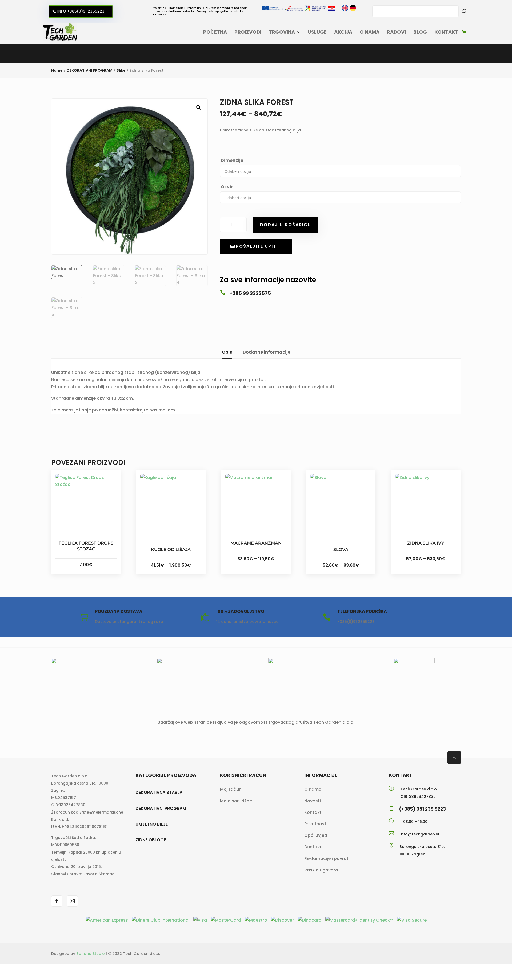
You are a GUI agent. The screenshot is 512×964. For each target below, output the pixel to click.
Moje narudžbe (236, 801)
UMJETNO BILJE (151, 824)
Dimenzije (232, 160)
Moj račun (231, 789)
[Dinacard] (310, 920)
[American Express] (107, 920)
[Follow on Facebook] (56, 901)
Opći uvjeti (315, 835)
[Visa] (200, 920)
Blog (420, 32)
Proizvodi (247, 32)
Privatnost (315, 824)
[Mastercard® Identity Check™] (360, 920)
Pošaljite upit (256, 246)
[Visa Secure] (412, 920)
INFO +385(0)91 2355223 (79, 11)
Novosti (312, 801)
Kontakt (446, 32)
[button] (198, 107)
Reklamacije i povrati (327, 858)
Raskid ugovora (321, 870)
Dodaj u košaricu (285, 225)
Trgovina (282, 32)
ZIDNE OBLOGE (150, 840)
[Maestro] (256, 920)
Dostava (313, 847)
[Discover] (283, 920)
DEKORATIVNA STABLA (158, 792)
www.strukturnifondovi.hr (178, 11)
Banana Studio (90, 953)
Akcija (343, 32)
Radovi (396, 32)
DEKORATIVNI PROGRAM (90, 70)
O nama (369, 32)
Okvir (227, 187)
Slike (121, 70)
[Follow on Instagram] (72, 901)
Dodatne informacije (266, 352)
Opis (227, 352)
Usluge (317, 32)
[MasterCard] (226, 920)
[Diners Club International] (161, 920)
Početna (215, 32)
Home (57, 70)
